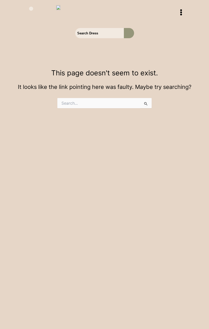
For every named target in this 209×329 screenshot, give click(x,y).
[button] (181, 12)
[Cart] (28, 12)
